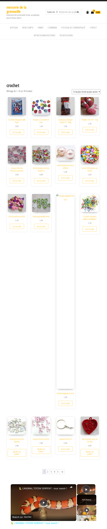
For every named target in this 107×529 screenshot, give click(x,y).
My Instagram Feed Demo (44, 35)
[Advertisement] (53, 59)
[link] (14, 488)
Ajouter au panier (17, 452)
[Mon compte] (87, 12)
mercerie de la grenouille (16, 9)
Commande (52, 27)
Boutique (14, 27)
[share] (71, 487)
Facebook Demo (66, 35)
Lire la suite (17, 132)
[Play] (86, 510)
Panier (40, 27)
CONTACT (93, 27)
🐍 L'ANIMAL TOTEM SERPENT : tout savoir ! (43, 488)
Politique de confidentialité (73, 27)
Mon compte (28, 27)
